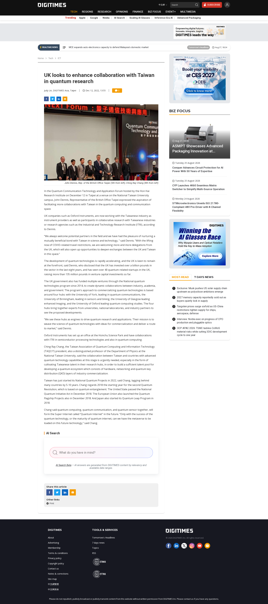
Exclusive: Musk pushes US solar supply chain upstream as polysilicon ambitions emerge (202, 290)
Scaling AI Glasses (140, 17)
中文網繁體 (53, 584)
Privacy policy (54, 558)
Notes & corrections (58, 573)
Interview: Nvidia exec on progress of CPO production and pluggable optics (200, 321)
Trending (70, 17)
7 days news (98, 542)
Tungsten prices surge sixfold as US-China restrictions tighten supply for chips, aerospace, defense (200, 310)
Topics (95, 547)
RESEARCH (104, 11)
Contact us (53, 568)
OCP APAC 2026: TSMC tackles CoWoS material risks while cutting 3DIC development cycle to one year (202, 332)
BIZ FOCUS (154, 11)
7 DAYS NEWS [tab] (203, 277)
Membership (54, 547)
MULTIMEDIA (188, 11)
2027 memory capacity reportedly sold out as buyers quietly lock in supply (201, 299)
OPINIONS (122, 11)
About (51, 537)
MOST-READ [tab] (180, 277)
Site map (52, 578)
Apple (82, 17)
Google (94, 17)
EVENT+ (171, 11)
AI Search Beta (63, 465)
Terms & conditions (58, 553)
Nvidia (106, 17)
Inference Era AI (164, 17)
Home (41, 58)
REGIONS (87, 11)
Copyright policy (56, 563)
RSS (94, 553)
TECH (73, 11)
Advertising (53, 542)
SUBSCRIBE (213, 5)
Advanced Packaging (189, 17)
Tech (50, 58)
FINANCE (138, 11)
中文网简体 (53, 589)
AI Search (119, 17)
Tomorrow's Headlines (198, 47)
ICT (59, 58)
